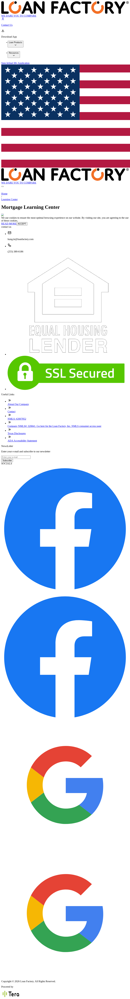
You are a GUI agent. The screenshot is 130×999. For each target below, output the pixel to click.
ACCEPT (22, 224)
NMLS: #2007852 (17, 418)
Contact (11, 411)
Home (4, 193)
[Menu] (2, 186)
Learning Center (9, 199)
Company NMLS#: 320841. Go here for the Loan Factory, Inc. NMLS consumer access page (54, 426)
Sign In (5, 63)
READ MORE (8, 223)
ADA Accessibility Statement (22, 440)
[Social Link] (65, 591)
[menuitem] (15, 44)
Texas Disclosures (17, 433)
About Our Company (18, 404)
